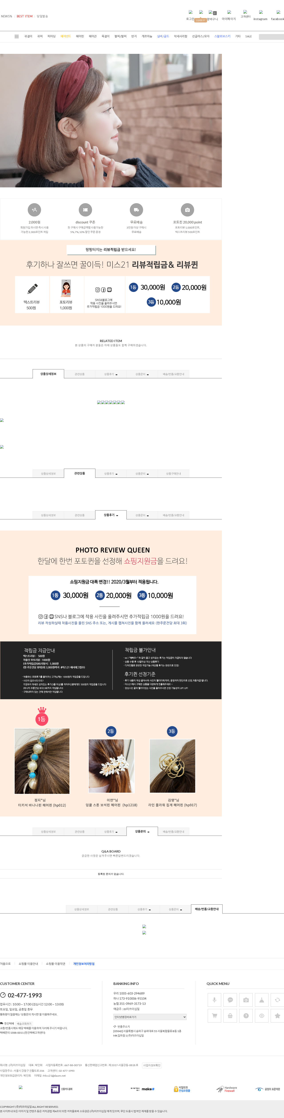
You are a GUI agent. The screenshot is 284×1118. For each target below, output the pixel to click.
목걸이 (106, 36)
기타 (238, 36)
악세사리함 (180, 36)
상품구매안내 (173, 473)
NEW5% (6, 16)
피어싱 (51, 36)
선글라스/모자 (200, 36)
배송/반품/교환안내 (173, 374)
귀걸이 (28, 36)
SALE (248, 36)
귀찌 (40, 36)
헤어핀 (80, 36)
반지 (134, 36)
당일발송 (42, 16)
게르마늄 (147, 36)
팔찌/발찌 (120, 36)
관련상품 (80, 374)
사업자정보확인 (151, 1065)
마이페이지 (229, 19)
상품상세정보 (48, 374)
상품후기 (109, 374)
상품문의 (141, 374)
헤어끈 (93, 36)
